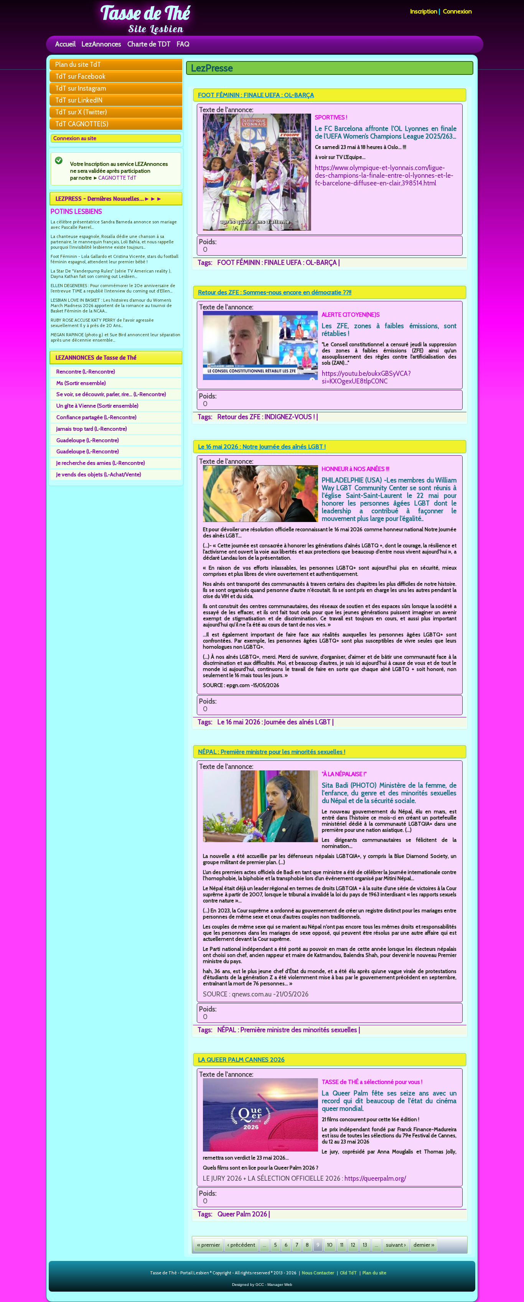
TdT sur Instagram (80, 88)
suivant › (396, 1244)
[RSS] (143, 1273)
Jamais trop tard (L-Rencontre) (91, 428)
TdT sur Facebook (80, 76)
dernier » (424, 1244)
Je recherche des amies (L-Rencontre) (100, 462)
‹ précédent (241, 1244)
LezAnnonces (101, 44)
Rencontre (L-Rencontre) (85, 371)
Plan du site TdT (78, 64)
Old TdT (348, 1272)
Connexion (457, 11)
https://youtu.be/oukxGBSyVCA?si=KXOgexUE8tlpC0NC (366, 377)
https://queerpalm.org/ (375, 1178)
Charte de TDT (149, 44)
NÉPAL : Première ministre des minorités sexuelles (287, 1030)
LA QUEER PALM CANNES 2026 (241, 1059)
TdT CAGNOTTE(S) (82, 124)
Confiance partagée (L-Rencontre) (96, 417)
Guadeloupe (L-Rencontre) (87, 440)
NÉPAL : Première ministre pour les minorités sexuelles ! (271, 751)
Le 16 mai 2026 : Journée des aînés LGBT (274, 722)
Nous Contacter (318, 1272)
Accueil (65, 44)
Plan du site (374, 1272)
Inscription (423, 11)
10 (330, 1244)
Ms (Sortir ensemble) (81, 383)
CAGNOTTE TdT (117, 177)
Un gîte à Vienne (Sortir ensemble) (97, 405)
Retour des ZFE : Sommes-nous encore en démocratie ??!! (274, 292)
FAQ (183, 44)
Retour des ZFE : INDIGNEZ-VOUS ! (266, 417)
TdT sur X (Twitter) (81, 112)
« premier (208, 1244)
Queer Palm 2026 (242, 1214)
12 (353, 1244)
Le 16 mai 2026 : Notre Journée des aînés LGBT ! (262, 446)
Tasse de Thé (145, 12)
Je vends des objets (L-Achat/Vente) (98, 474)
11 (341, 1244)
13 (365, 1244)
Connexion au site (74, 138)
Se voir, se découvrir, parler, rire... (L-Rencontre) (111, 394)
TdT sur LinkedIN (78, 100)
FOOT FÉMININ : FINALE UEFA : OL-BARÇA (256, 95)
